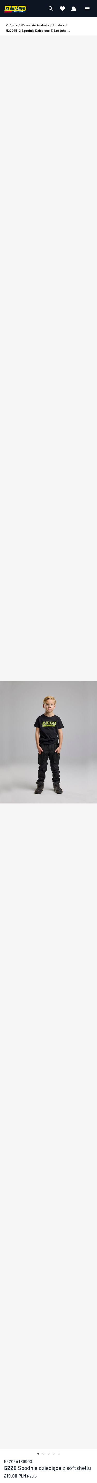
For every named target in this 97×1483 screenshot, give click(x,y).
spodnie (58, 25)
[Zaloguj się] (73, 8)
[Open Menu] (87, 8)
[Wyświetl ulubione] (62, 8)
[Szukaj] (51, 8)
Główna (11, 25)
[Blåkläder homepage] (15, 8)
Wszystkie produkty (35, 25)
